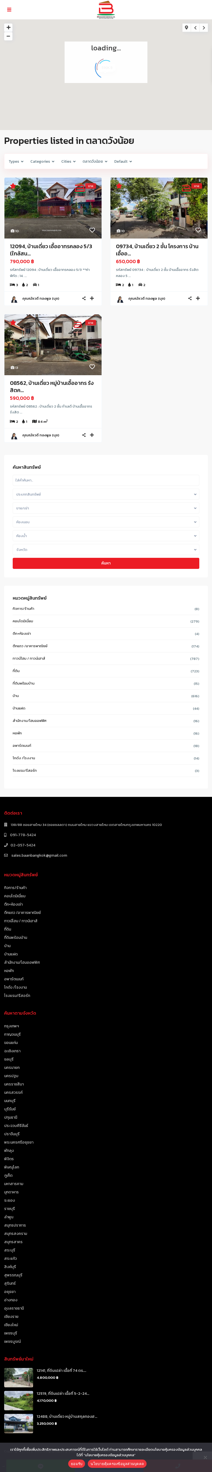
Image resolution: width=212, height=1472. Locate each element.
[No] (205, 1457)
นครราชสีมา (14, 1084)
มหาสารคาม (13, 1184)
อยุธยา (9, 1292)
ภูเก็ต (8, 1175)
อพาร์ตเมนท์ (22, 745)
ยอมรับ (76, 1463)
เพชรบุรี (10, 1333)
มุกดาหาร (11, 1192)
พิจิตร (9, 1159)
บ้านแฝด (19, 708)
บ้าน (16, 695)
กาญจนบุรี (12, 1034)
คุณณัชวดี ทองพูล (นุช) (40, 298)
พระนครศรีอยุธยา (18, 1142)
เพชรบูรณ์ (12, 1341)
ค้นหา (106, 563)
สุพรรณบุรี (13, 1275)
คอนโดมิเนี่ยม (23, 621)
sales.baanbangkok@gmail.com (38, 855)
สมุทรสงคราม (15, 1234)
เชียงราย (11, 1317)
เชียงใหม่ (11, 1325)
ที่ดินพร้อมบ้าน (24, 683)
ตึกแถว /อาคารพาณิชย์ (30, 646)
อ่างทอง (10, 1300)
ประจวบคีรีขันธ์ (16, 1126)
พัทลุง (9, 1151)
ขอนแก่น (11, 1043)
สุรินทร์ (10, 1283)
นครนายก (12, 1068)
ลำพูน (8, 1217)
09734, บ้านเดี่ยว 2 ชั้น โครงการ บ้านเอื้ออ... (157, 250)
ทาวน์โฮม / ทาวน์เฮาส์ (29, 658)
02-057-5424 (22, 845)
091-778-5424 (22, 835)
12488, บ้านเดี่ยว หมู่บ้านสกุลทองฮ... (67, 1416)
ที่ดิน (16, 670)
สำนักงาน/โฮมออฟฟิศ (29, 720)
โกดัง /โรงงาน (24, 758)
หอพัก (17, 733)
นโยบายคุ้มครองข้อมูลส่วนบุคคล (117, 1463)
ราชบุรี (9, 1209)
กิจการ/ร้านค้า (23, 608)
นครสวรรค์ (13, 1092)
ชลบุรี (9, 1059)
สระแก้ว (10, 1258)
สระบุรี (9, 1250)
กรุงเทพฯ (11, 1026)
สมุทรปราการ (15, 1225)
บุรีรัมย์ (10, 1109)
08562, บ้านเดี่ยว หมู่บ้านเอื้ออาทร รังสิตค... (52, 386)
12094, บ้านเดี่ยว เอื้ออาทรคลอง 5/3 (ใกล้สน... (51, 250)
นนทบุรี (9, 1101)
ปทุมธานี (10, 1117)
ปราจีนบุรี (12, 1134)
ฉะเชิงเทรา (12, 1051)
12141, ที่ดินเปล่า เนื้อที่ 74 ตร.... (61, 1370)
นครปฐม (11, 1076)
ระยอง (9, 1200)
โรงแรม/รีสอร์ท (25, 770)
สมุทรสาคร (13, 1242)
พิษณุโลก (11, 1167)
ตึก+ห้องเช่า (22, 633)
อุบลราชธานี (14, 1308)
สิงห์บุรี (10, 1267)
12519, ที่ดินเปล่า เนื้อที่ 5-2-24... (63, 1393)
